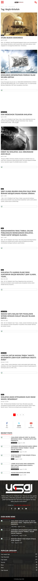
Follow (19, 422)
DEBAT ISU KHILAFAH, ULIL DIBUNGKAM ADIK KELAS (17, 153)
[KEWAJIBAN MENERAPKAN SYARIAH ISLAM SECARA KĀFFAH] (19, 61)
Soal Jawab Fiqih (14, 469)
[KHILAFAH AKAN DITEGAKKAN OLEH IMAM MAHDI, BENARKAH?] (19, 383)
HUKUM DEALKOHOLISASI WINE (20, 472)
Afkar (2, 35)
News (2, 149)
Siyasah (3, 72)
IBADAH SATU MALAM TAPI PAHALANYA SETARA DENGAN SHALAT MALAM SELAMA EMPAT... (18, 316)
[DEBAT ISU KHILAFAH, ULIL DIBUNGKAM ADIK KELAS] (19, 138)
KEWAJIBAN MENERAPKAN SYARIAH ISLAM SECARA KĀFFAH (18, 76)
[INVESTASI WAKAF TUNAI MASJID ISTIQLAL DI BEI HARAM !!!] (5, 457)
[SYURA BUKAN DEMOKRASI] (19, 24)
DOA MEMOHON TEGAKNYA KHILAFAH (16, 114)
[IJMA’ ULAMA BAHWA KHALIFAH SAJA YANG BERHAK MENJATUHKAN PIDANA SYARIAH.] (19, 178)
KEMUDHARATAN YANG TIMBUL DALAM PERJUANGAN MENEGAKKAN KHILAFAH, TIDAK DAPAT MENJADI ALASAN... (17, 233)
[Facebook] (12, 508)
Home (2, 6)
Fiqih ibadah (4, 112)
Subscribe (31, 422)
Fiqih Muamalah (14, 451)
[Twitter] (23, 508)
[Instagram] (15, 508)
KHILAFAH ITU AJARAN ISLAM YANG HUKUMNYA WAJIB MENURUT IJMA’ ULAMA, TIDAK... (18, 274)
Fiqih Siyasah (4, 570)
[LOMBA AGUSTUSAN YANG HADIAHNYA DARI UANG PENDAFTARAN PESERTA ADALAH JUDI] (5, 466)
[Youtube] (26, 508)
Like (7, 422)
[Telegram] (19, 508)
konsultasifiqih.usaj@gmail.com (22, 505)
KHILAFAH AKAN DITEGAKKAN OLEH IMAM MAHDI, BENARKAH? (18, 398)
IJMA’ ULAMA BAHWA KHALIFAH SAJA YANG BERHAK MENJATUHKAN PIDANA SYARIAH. (18, 192)
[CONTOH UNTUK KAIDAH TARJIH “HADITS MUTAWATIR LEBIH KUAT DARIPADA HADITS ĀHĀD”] (19, 342)
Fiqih (2, 188)
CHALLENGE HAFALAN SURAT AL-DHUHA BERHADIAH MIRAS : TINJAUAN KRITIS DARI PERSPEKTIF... (23, 438)
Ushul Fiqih (3, 353)
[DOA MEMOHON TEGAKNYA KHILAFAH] (19, 101)
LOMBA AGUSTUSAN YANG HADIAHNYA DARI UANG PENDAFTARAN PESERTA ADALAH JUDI (22, 465)
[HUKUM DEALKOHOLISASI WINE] (5, 475)
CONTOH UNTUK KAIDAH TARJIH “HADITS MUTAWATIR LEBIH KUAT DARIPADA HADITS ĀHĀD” (18, 357)
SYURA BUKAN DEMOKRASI (12, 38)
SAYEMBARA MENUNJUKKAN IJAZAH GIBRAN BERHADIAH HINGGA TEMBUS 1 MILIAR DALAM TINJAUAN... (24, 447)
